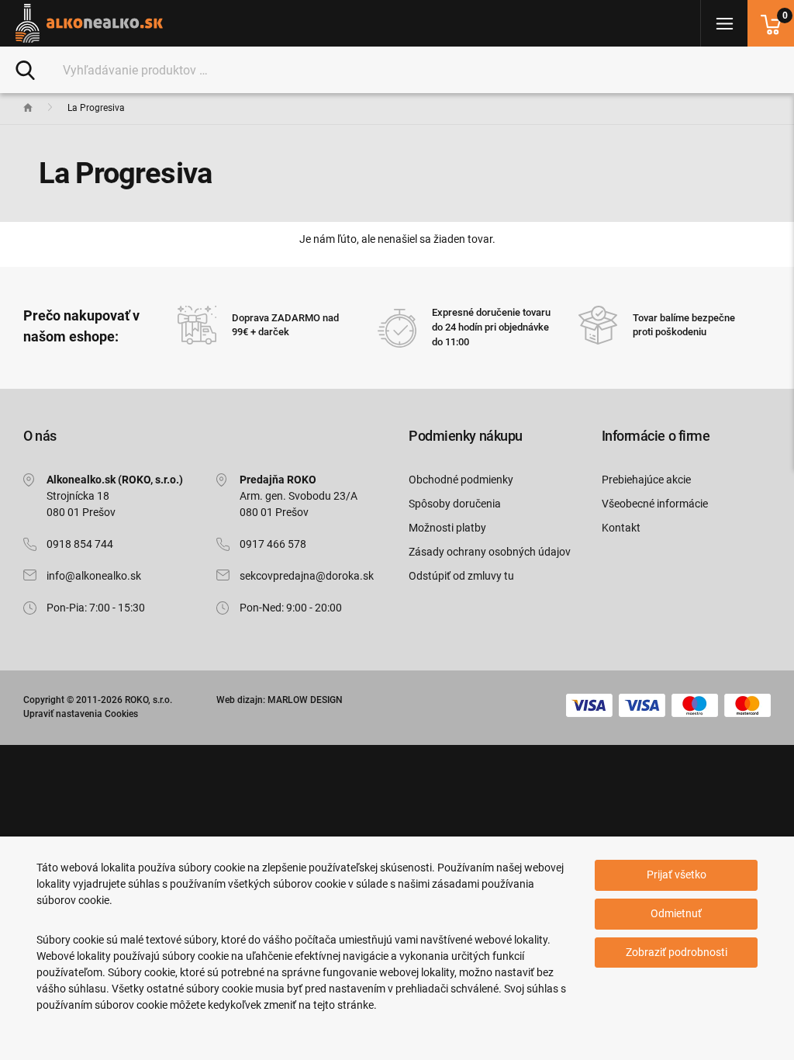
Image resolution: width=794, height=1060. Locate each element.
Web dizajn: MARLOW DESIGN (279, 700)
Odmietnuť (676, 913)
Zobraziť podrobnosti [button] (676, 952)
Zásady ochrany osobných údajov (490, 552)
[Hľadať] (25, 69)
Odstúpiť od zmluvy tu (461, 576)
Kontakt (621, 527)
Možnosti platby (447, 527)
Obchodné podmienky (461, 479)
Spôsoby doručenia (455, 503)
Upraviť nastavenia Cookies (80, 713)
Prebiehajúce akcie (646, 479)
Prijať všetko (676, 874)
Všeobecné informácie (655, 503)
